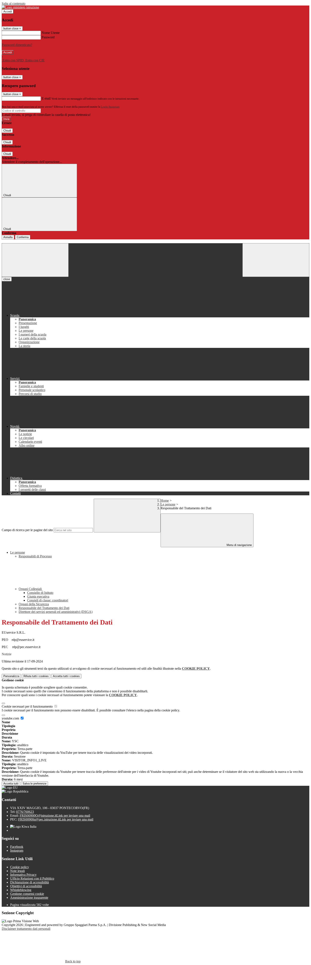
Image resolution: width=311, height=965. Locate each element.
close (6, 279)
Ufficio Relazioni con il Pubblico (32, 878)
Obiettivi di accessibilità (26, 886)
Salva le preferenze (34, 783)
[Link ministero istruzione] (20, 7)
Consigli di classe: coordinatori (47, 600)
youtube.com (11, 718)
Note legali (17, 871)
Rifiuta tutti (36, 676)
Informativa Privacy (23, 874)
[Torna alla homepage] (155, 241)
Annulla (7, 237)
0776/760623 (25, 812)
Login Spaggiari (110, 106)
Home (165, 500)
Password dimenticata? (17, 45)
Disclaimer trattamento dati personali (26, 928)
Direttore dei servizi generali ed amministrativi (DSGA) (55, 612)
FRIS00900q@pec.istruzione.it (55, 819)
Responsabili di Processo (35, 556)
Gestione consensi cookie (27, 894)
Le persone (168, 504)
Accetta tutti (66, 676)
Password (48, 37)
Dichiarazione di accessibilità (29, 882)
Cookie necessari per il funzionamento (28, 706)
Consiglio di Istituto (40, 592)
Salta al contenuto (13, 3)
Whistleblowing (20, 890)
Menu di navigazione (239, 545)
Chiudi (7, 130)
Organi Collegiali (31, 589)
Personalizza (11, 676)
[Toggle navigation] (35, 260)
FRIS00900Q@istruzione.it (55, 815)
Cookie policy (19, 867)
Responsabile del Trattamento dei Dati (44, 608)
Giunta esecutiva (38, 596)
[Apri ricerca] (275, 260)
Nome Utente (51, 33)
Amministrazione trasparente (29, 897)
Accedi (7, 11)
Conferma (23, 237)
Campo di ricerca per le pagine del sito (27, 530)
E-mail (46, 98)
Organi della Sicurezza (34, 604)
